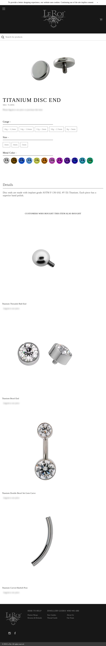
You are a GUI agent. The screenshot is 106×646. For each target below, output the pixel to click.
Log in (6, 308)
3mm (6, 145)
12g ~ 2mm (41, 129)
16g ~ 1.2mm (10, 129)
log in (11, 110)
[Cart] (101, 20)
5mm (24, 145)
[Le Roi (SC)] (53, 19)
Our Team (70, 618)
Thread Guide (52, 618)
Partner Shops (33, 615)
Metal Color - (9, 152)
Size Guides (51, 615)
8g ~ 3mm (71, 129)
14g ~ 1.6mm (26, 129)
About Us (70, 615)
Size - (6, 137)
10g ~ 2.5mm (56, 129)
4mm (15, 145)
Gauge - (7, 121)
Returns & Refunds (35, 618)
